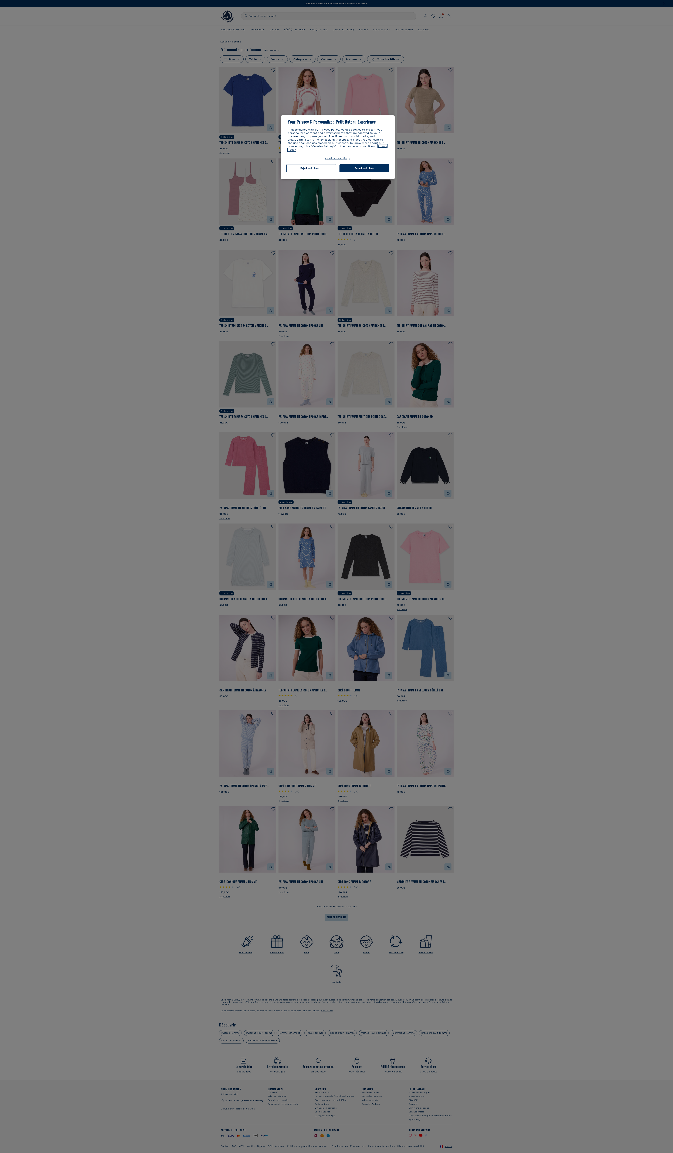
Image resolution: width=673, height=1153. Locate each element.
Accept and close (364, 168)
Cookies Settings (337, 158)
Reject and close (309, 168)
